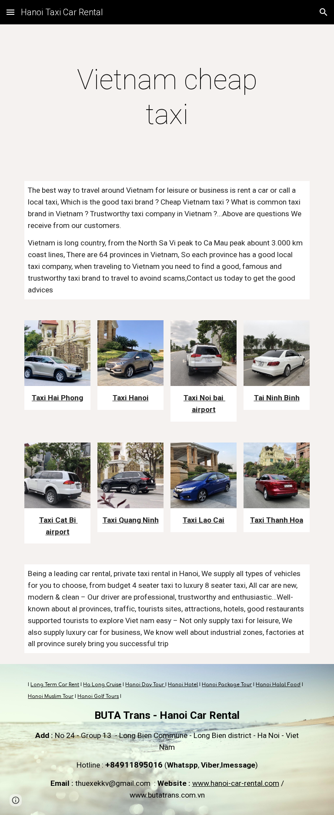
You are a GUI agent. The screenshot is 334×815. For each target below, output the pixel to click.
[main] (167, 97)
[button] (10, 12)
